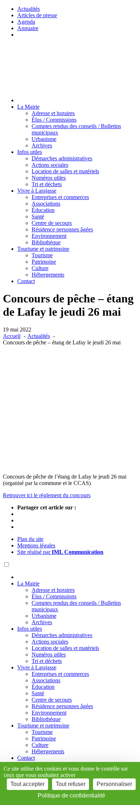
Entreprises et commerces (60, 197)
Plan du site (30, 539)
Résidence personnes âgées (62, 229)
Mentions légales (36, 545)
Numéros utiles (49, 178)
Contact (26, 281)
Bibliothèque (46, 242)
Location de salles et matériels (65, 171)
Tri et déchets (47, 184)
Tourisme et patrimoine (43, 249)
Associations (46, 204)
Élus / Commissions (54, 120)
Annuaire (27, 28)
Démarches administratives (62, 158)
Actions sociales (50, 165)
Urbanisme (44, 139)
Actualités (28, 9)
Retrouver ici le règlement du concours (46, 495)
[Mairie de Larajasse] (36, 88)
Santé (38, 216)
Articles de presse (37, 15)
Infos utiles (29, 152)
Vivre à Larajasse (36, 191)
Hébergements (48, 275)
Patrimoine (44, 262)
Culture (40, 268)
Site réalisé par (60, 552)
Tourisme (42, 255)
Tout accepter (27, 784)
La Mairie (28, 107)
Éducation (43, 210)
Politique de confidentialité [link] (71, 795)
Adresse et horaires (53, 113)
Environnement (49, 236)
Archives (42, 145)
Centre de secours (52, 223)
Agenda (26, 22)
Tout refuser (70, 784)
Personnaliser (114, 784)
